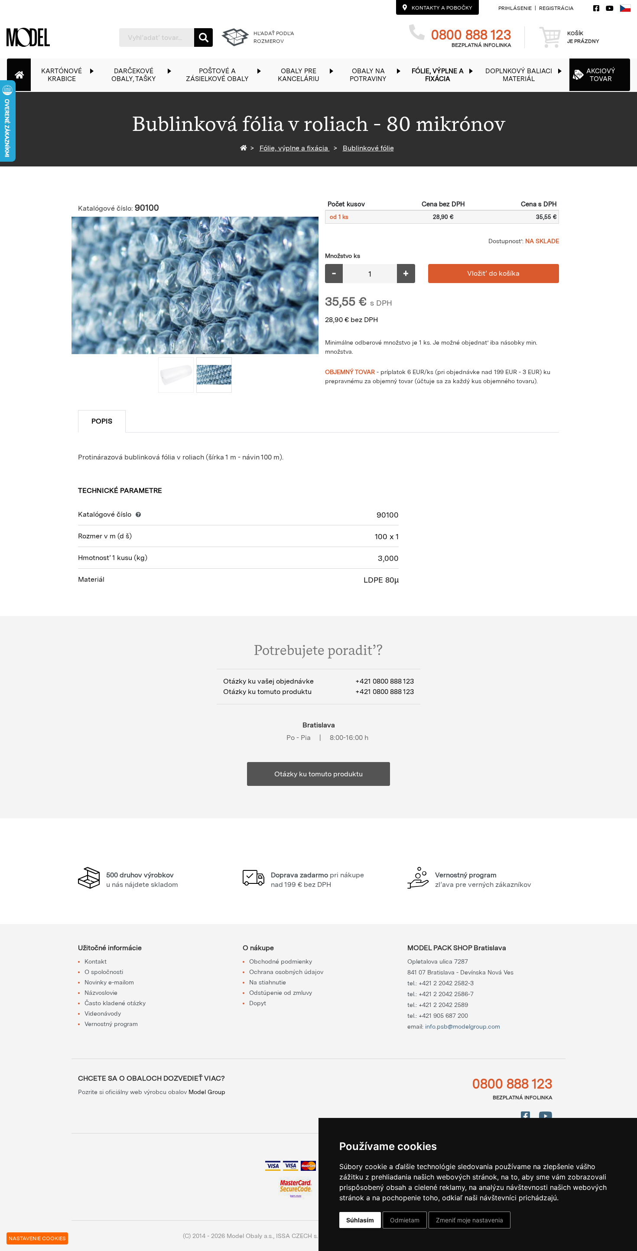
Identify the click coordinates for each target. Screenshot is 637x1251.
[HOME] (245, 148)
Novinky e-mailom (109, 982)
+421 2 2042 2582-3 (446, 983)
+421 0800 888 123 (384, 681)
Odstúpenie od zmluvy (280, 992)
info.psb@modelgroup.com (462, 1026)
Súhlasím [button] (360, 1220)
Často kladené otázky (115, 1003)
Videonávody (102, 1013)
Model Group (206, 1091)
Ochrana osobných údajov (286, 971)
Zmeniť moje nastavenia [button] (469, 1220)
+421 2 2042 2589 (443, 1004)
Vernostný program (111, 1023)
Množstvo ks (342, 255)
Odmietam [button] (404, 1220)
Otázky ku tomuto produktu (318, 774)
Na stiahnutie (267, 982)
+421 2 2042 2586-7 (446, 993)
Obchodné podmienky (280, 961)
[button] (66, 75)
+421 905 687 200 (443, 1015)
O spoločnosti (103, 971)
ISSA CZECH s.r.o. (301, 1235)
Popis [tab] (101, 421)
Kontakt (95, 961)
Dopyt (257, 1003)
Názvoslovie (100, 992)
